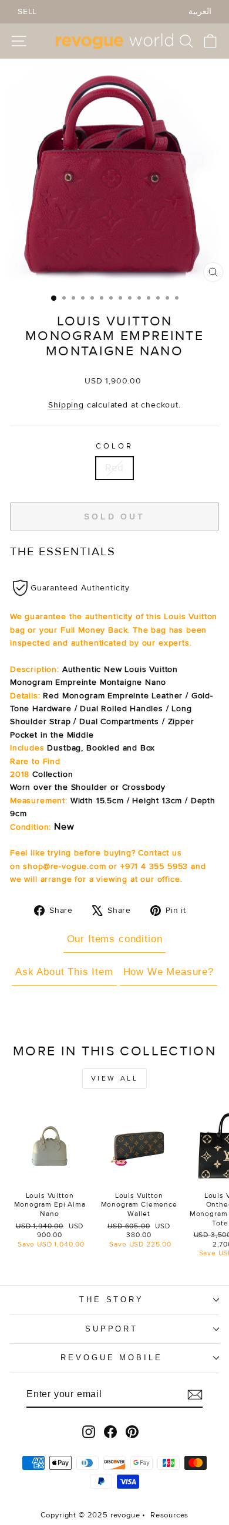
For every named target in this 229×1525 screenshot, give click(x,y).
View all (115, 1078)
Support (112, 1328)
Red (114, 468)
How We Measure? (168, 971)
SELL (27, 11)
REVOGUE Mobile (111, 1357)
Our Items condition (115, 939)
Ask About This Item (64, 971)
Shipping (66, 405)
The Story (111, 1299)
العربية (199, 11)
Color (114, 446)
